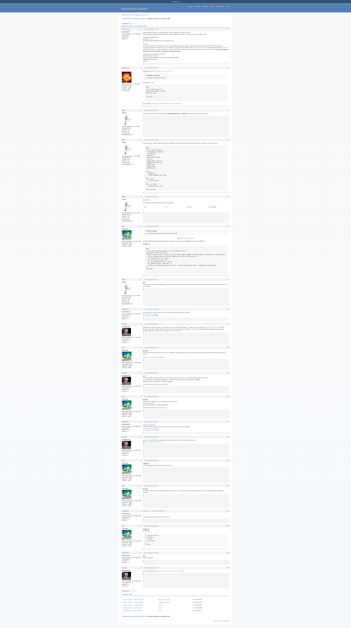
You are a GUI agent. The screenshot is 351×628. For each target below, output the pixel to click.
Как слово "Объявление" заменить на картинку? (168, 103)
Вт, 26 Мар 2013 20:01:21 (151, 373)
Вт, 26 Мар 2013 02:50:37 (151, 110)
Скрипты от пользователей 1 (211, 327)
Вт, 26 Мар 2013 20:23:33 (151, 396)
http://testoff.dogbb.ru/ (175, 331)
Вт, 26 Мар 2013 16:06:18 (151, 226)
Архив (144, 18)
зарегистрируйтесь (143, 15)
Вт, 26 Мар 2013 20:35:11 (151, 486)
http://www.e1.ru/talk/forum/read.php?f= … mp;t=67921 (169, 571)
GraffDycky (125, 309)
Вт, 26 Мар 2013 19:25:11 (151, 324)
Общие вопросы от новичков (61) (132, 610)
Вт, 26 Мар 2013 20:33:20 (151, 460)
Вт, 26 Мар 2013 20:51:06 (151, 568)
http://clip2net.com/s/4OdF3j (150, 314)
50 (134, 23)
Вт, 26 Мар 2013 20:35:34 (157, 511)
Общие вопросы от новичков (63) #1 (133, 605)
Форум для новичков (164, 599)
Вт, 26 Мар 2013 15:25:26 (151, 196)
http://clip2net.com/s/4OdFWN (151, 316)
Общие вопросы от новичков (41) (163, 71)
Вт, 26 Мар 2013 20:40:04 (151, 526)
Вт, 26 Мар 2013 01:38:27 (151, 68)
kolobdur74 (125, 68)
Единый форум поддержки (131, 18)
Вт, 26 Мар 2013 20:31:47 (151, 437)
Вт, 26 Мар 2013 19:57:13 (151, 347)
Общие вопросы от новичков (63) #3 (133, 599)
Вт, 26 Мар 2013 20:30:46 (151, 422)
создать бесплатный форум (221, 621)
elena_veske (126, 29)
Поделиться (143, 29)
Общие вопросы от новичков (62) (132, 608)
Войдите (133, 15)
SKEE (123, 110)
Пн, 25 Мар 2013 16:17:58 (151, 29)
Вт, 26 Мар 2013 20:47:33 (151, 553)
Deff (123, 226)
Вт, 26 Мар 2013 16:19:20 (151, 279)
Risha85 (124, 324)
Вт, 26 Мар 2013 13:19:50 (151, 140)
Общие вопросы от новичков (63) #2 (133, 602)
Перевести (146, 511)
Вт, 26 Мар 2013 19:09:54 (151, 309)
